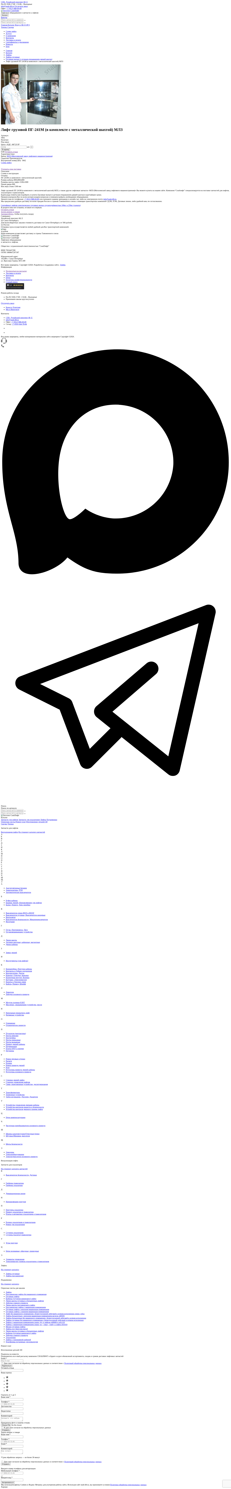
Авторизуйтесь (7, 214)
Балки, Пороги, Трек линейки (18, 905)
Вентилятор (11, 917)
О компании (11, 36)
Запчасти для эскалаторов (29, 820)
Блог (8, 46)
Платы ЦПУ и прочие (15, 1049)
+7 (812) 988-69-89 (14, 8)
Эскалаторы (11, 1338)
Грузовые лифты (12, 1296)
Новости (9, 44)
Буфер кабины (12, 901)
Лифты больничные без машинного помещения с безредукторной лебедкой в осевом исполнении (46, 1318)
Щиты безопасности (14, 1144)
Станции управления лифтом (18, 1082)
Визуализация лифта (9, 832)
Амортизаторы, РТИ (14, 890)
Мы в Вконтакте (12, 309)
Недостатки (6, 1411)
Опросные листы (8, 822)
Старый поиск (12, 282)
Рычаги (9, 1061)
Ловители (10, 992)
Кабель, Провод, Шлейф (16, 984)
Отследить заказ (21, 6)
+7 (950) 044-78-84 (19, 324)
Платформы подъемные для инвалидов (22, 1342)
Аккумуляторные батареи (16, 888)
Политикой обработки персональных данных (83, 1363)
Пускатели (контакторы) (16, 1033)
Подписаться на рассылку (16, 271)
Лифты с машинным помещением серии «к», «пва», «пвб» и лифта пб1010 (36, 1325)
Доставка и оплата (13, 40)
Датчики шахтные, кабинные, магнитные (23, 942)
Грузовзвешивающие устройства (19, 932)
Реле (8, 1068)
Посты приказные (13, 1040)
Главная (9, 51)
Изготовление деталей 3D (37, 822)
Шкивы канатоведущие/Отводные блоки (22, 1134)
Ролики (9, 1063)
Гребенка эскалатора (14, 1185)
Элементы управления (15, 1259)
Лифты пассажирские (15, 1276)
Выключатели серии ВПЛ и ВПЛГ (20, 913)
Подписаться (6, 1366)
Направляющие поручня (16, 1202)
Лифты (9, 55)
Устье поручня (12, 1243)
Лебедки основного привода (17, 994)
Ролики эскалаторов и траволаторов (20, 1222)
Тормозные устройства (15, 1095)
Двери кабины (12, 944)
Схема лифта (11, 31)
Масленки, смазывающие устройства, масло (24, 1005)
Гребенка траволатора (15, 1183)
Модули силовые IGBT (15, 1003)
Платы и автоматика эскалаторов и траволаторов (26, 1214)
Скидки (10, 27)
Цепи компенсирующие (15, 1117)
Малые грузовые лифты (15, 1327)
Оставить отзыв (11, 152)
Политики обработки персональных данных (128, 1485)
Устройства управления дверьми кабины (22, 1105)
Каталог (5, 15)
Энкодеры (10, 1152)
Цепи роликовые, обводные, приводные (22, 1251)
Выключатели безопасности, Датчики (21, 1175)
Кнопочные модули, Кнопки (17, 978)
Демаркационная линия (15, 1194)
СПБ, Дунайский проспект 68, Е (14, 2)
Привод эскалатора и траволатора (20, 1212)
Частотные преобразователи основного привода (25, 1126)
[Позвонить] (2, 347)
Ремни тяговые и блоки (15, 1059)
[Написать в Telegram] (115, 804)
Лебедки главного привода (17, 1303)
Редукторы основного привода (18, 1072)
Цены (8, 278)
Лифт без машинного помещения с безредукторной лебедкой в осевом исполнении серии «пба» (45, 1314)
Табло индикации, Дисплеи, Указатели (22, 1097)
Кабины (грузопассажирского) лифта (21, 1299)
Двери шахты (11, 940)
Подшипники (11, 1046)
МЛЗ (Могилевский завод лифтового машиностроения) (30, 156)
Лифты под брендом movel (17, 1329)
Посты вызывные (13, 1042)
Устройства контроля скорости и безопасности (25, 1107)
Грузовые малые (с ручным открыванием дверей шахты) (29, 59)
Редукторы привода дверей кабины (20, 1070)
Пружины (10, 1051)
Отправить (6, 1430)
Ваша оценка (6, 1373)
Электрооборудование (15, 1154)
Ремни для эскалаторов (15, 1224)
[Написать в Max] (115, 575)
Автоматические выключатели (18, 892)
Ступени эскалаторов (14, 1233)
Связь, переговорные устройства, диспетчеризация (27, 1084)
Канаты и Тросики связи (16, 982)
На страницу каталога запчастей (31, 832)
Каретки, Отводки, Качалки (17, 975)
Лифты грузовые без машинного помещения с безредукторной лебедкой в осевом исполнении (45, 1320)
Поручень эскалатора (14, 1210)
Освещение (10, 1023)
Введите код (7, 1478)
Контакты (10, 38)
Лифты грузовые (13, 57)
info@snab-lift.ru (7, 6)
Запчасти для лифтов (9, 820)
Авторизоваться (8, 1482)
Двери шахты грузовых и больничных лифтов (25, 1301)
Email (4, 1358)
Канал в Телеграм (13, 307)
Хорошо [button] (4, 1487)
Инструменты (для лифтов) (17, 961)
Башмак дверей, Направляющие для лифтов (24, 903)
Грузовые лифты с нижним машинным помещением (27, 1312)
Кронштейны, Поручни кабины (19, 969)
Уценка (4, 27)
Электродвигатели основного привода (22, 1157)
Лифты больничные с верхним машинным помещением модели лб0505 (35, 1316)
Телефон (5, 1402)
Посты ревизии (12, 1036)
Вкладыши (10, 922)
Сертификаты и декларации (17, 42)
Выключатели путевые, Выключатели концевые (25, 915)
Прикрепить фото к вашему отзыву (15, 1423)
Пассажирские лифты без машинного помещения (26, 1294)
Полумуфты (11, 1038)
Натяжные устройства (15, 1015)
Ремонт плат (21, 822)
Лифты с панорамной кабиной (18, 1340)
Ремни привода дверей (15, 1065)
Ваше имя (5, 1397)
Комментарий (6, 1416)
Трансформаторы (13, 1092)
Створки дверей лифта (15, 1080)
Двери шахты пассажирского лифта (20, 1305)
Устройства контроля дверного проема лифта (24, 1109)
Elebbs (62, 265)
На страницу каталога (10, 1270)
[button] (115, 341)
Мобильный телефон (10, 1471)
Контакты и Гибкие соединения (19, 971)
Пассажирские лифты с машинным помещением (26, 1307)
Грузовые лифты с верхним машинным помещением (27, 1309)
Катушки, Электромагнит (16, 980)
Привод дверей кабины (15, 1044)
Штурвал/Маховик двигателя (18, 1136)
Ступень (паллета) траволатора (18, 1235)
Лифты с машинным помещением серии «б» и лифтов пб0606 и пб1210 (35, 1322)
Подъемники (52, 820)
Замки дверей (11, 953)
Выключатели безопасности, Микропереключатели (27, 919)
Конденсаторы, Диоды (15, 973)
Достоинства (6, 1406)
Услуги (9, 34)
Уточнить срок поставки (11, 169)
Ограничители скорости (16, 1025)
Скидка (4, 824)
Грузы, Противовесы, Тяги (17, 930)
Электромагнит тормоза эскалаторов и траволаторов (27, 1261)
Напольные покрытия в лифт (18, 1013)
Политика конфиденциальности (19, 280)
